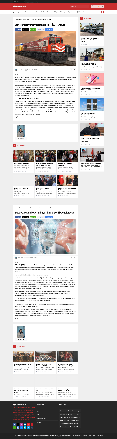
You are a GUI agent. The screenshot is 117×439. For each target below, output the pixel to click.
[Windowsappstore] (28, 427)
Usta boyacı (16, 417)
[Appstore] (21, 427)
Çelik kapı (58, 436)
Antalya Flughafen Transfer (26, 409)
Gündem (25, 19)
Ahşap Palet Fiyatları (22, 414)
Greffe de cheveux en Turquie (66, 435)
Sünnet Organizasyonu (19, 415)
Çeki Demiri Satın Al (79, 435)
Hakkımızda (40, 415)
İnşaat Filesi (31, 414)
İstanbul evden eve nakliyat (20, 410)
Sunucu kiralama (88, 435)
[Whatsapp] (14, 427)
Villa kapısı (95, 435)
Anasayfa (18, 19)
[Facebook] (14, 424)
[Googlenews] (18, 427)
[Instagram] (21, 424)
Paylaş (19, 29)
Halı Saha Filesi (28, 415)
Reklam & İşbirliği (41, 418)
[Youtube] (28, 424)
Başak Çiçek (20, 69)
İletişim (39, 422)
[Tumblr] (32, 427)
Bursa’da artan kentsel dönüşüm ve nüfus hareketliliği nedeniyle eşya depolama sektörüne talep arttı (42, 1)
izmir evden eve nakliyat (19, 407)
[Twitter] (18, 424)
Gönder (34, 29)
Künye (38, 411)
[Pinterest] (32, 424)
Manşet (28, 19)
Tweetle (26, 29)
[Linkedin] (25, 424)
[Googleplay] (25, 427)
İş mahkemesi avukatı (24, 417)
